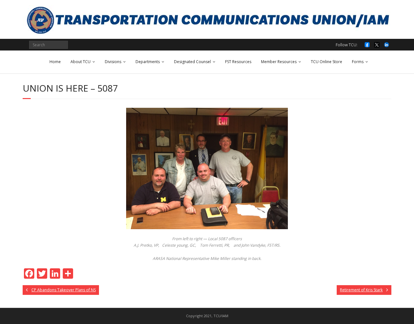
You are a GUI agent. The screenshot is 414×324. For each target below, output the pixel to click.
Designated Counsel (192, 61)
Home (55, 61)
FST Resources (238, 61)
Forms (358, 61)
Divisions (113, 61)
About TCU (81, 61)
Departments (148, 61)
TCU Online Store (326, 61)
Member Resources (279, 61)
